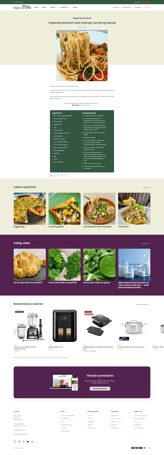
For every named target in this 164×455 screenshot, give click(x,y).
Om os (136, 422)
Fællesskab (137, 425)
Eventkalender (138, 428)
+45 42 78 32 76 (19, 424)
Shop (43, 7)
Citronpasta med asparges (97, 226)
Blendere (116, 7)
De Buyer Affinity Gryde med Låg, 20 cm (131, 347)
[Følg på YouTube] (28, 442)
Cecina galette (56, 226)
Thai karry (123, 226)
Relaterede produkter (28, 304)
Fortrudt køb (65, 419)
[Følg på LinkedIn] (32, 442)
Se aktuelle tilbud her (19, 2)
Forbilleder (138, 7)
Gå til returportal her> (20, 434)
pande (98, 128)
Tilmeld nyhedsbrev (100, 388)
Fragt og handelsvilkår (68, 415)
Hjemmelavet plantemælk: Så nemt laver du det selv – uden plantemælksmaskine (133, 285)
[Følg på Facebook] (15, 442)
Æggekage (19, 226)
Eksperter (114, 425)
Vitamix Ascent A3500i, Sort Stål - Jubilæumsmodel (25, 348)
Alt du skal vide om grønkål (63, 282)
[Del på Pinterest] (62, 175)
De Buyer (120, 345)
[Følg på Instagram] (19, 442)
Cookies (63, 428)
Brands (52, 7)
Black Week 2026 (139, 419)
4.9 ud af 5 (137, 2)
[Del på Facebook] (54, 175)
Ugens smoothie (116, 419)
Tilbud (36, 7)
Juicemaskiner (126, 7)
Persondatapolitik (66, 425)
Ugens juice (114, 415)
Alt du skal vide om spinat (96, 282)
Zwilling (50, 345)
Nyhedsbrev (114, 428)
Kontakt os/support (140, 415)
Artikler (75, 7)
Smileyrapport (65, 431)
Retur (62, 422)
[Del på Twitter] (58, 175)
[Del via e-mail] (66, 175)
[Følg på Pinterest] (23, 442)
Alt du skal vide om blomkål (28, 282)
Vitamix (15, 345)
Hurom (90, 419)
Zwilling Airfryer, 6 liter (55, 347)
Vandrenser (91, 428)
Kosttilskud (91, 422)
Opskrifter (63, 7)
